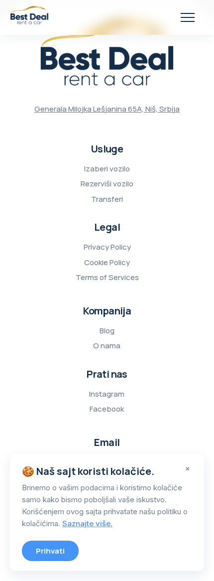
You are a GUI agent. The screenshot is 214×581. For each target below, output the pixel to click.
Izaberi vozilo (107, 168)
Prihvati (50, 551)
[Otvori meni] (187, 17)
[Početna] (29, 17)
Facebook (107, 409)
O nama (106, 345)
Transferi (107, 199)
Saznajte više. (87, 523)
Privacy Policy (107, 247)
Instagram (106, 394)
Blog (107, 330)
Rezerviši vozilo (107, 183)
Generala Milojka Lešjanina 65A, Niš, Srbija (107, 109)
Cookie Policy (107, 262)
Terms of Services (107, 277)
